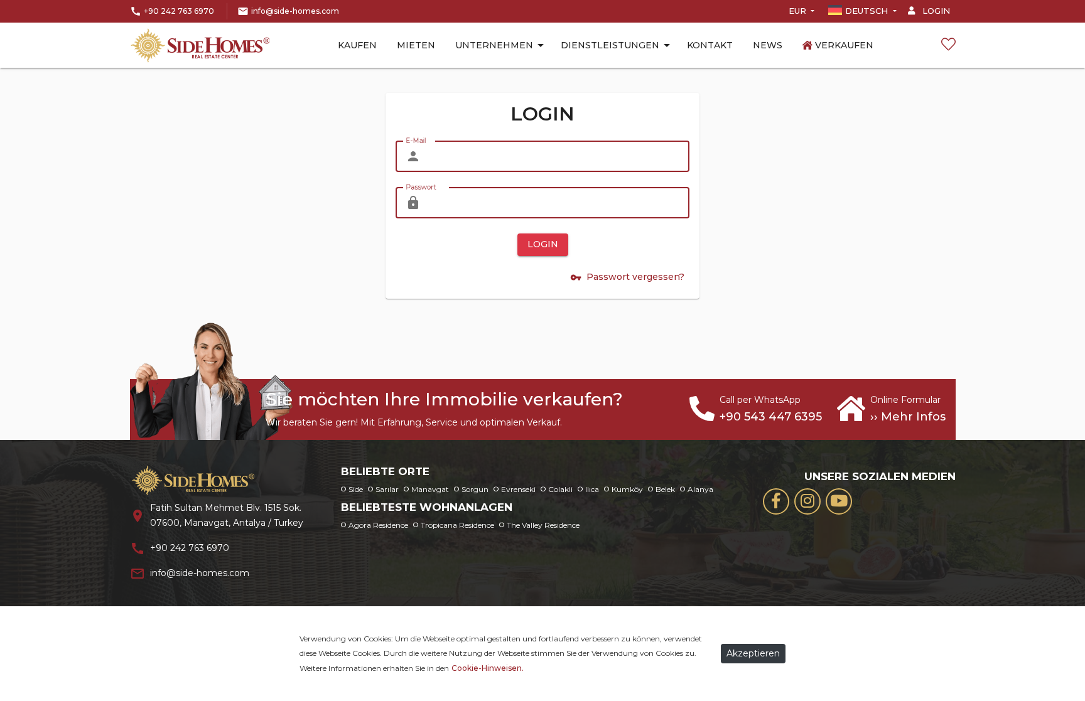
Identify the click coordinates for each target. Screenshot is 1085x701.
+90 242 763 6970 (179, 11)
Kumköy (627, 489)
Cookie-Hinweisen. (487, 668)
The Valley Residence (543, 525)
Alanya (700, 489)
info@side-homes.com (295, 11)
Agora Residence (378, 525)
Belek (665, 489)
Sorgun (475, 489)
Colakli (560, 489)
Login (935, 11)
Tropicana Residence (457, 525)
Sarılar (387, 489)
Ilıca (592, 489)
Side (355, 489)
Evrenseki (518, 489)
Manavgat (430, 489)
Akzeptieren (753, 653)
